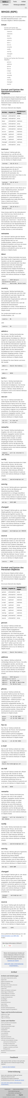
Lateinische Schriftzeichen (9, 1042)
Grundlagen (4, 999)
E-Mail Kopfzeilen (5, 1028)
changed (9, 54)
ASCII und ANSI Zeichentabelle (9, 1022)
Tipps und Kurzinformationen (11, 1012)
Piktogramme (6, 1049)
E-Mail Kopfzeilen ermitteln (8, 993)
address (9, 64)
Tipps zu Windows (5, 1017)
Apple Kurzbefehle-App (7, 981)
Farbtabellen (4, 1029)
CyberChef (3, 988)
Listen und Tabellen (8, 1021)
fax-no (9, 68)
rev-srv (9, 45)
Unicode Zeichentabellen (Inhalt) (9, 1040)
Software (5, 5)
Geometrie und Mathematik (10, 1045)
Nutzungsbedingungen (14, 1091)
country (9, 38)
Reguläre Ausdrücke (6, 1036)
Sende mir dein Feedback (8, 1067)
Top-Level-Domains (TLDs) (7, 1038)
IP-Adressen (4, 1000)
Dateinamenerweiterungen (8, 1026)
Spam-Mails (4, 1004)
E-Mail (9, 71)
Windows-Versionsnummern (8, 1050)
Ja (4, 945)
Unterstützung (14, 1071)
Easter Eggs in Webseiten (7, 992)
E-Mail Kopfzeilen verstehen (8, 995)
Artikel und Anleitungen (9, 976)
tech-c (9, 42)
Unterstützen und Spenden (14, 1093)
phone (9, 66)
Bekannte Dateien (5, 983)
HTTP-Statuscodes (5, 1031)
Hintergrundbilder (19, 5)
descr (8, 36)
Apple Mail (3, 979)
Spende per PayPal (13, 960)
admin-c (9, 40)
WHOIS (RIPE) (4, 1006)
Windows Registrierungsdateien (9, 1009)
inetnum (9, 31)
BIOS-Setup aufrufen (6, 986)
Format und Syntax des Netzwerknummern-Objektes (12, 28)
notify (8, 49)
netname (9, 34)
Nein (10, 945)
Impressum (7, 1089)
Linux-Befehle (4, 1033)
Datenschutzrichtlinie (18, 1089)
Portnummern (4, 1035)
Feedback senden (10, 1095)
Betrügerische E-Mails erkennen (9, 985)
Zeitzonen (3, 1052)
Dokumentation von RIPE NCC (10, 936)
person (9, 62)
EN (26, 8)
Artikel (23, 2)
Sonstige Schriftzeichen (9, 1043)
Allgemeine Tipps (5, 1014)
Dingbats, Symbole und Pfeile (10, 1047)
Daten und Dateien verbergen (8, 990)
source (9, 56)
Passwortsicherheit (6, 1002)
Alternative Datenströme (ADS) (9, 978)
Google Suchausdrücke (7, 997)
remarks (9, 47)
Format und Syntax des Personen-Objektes (14, 59)
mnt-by (9, 51)
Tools (15, 2)
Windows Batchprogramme (8, 1007)
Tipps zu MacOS (5, 1016)
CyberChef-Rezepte (6, 1024)
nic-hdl (9, 73)
